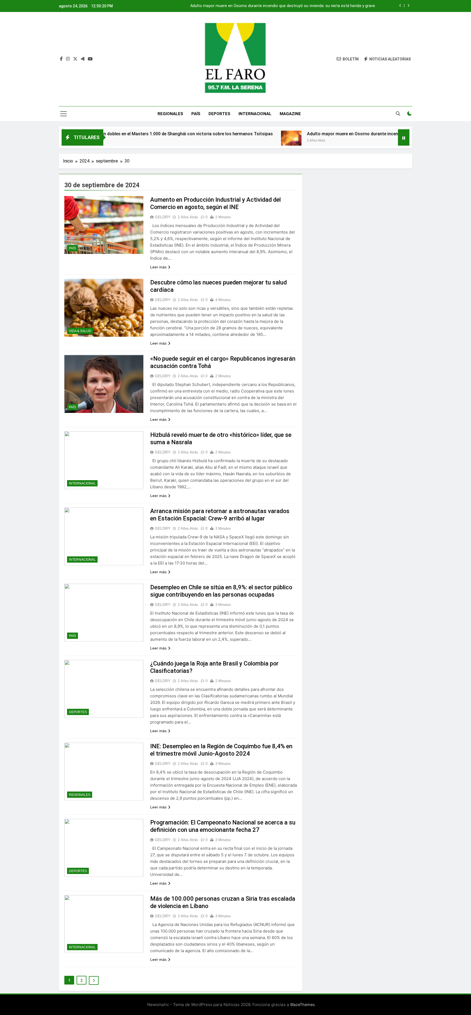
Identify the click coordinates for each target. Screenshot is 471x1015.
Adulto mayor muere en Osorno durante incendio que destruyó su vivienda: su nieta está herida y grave (282, 6)
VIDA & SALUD (80, 331)
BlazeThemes (302, 1004)
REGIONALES (170, 113)
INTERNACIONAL (254, 113)
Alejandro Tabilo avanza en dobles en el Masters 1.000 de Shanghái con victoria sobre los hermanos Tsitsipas (126, 133)
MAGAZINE (290, 113)
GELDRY (162, 217)
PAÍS (195, 113)
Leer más (158, 267)
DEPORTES (219, 113)
